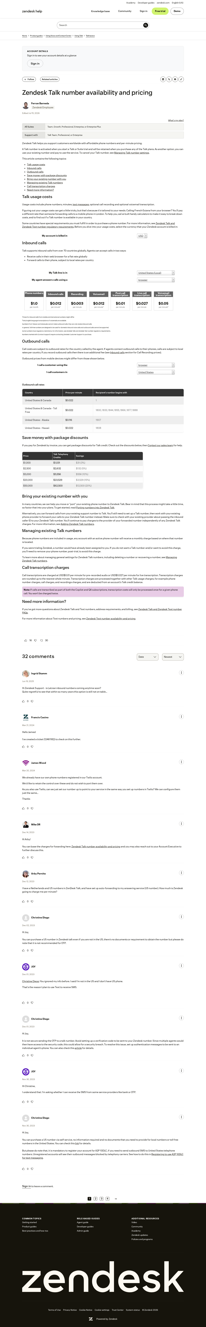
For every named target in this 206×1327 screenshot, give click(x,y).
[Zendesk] (103, 1276)
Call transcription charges (41, 186)
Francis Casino (40, 717)
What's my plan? (176, 120)
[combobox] (147, 657)
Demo (177, 11)
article (78, 1048)
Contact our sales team (160, 445)
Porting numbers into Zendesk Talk (95, 507)
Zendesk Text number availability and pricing (110, 618)
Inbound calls (117, 352)
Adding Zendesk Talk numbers (77, 524)
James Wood (38, 762)
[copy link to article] (181, 79)
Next (115, 1198)
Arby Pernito (38, 873)
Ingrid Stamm (39, 673)
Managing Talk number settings (131, 152)
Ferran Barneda (40, 103)
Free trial (160, 11)
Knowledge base (100, 11)
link (77, 1143)
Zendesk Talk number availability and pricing (95, 846)
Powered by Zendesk (106, 1319)
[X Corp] (169, 79)
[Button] (26, 640)
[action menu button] (181, 672)
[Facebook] (175, 79)
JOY (33, 966)
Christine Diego (40, 917)
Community (124, 11)
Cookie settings (102, 1310)
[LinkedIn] (163, 79)
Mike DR (35, 824)
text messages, (81, 204)
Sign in (143, 11)
